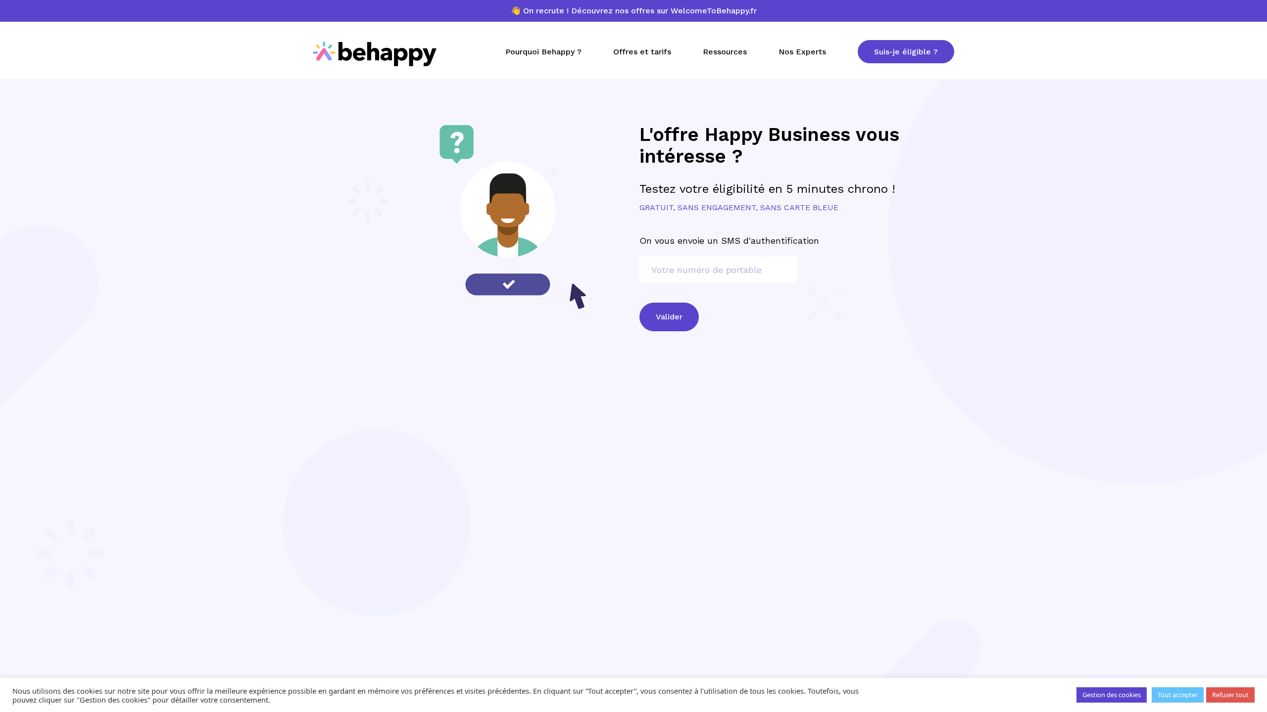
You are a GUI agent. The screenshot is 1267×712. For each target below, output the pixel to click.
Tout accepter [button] (1178, 694)
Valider (669, 316)
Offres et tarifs (642, 51)
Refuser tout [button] (1230, 694)
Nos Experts (802, 51)
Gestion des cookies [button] (1111, 694)
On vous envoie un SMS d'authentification (729, 240)
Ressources (725, 51)
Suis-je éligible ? (906, 51)
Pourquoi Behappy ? (543, 51)
